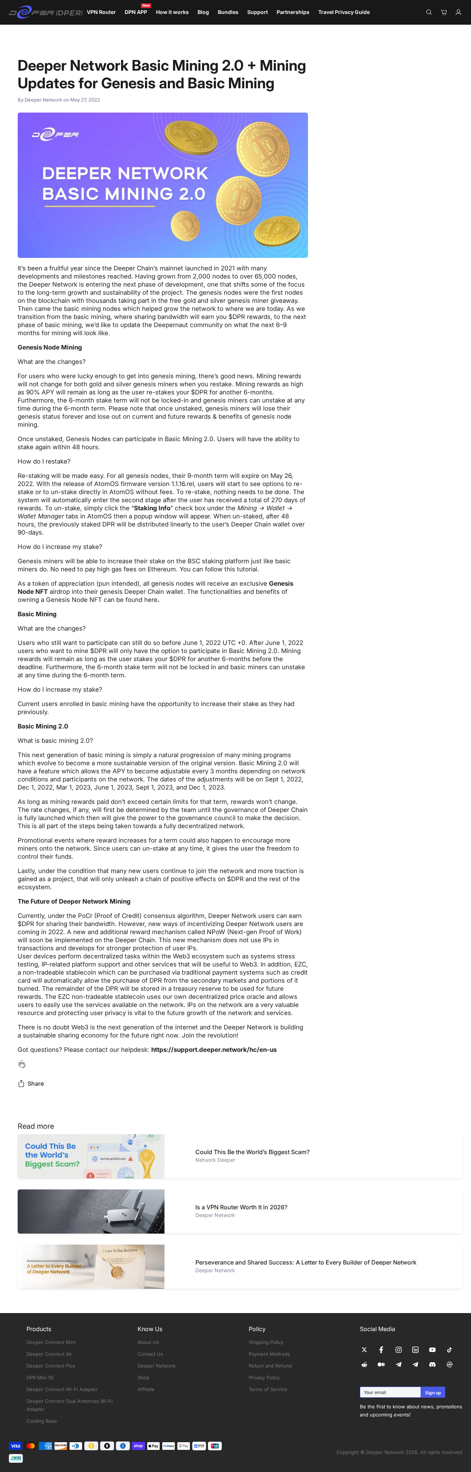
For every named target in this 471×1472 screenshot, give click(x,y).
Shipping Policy (266, 1342)
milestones (90, 276)
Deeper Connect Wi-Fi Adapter (62, 1389)
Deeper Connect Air (49, 1354)
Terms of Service (268, 1389)
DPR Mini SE (40, 1377)
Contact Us (150, 1354)
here (150, 599)
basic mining (82, 308)
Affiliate (146, 1389)
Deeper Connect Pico (50, 1366)
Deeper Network (157, 1366)
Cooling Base (41, 1421)
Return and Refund (270, 1366)
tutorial (247, 569)
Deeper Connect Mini (50, 1342)
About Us (148, 1342)
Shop (143, 1377)
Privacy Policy (264, 1377)
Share (36, 1083)
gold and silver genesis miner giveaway (240, 300)
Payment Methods (269, 1354)
